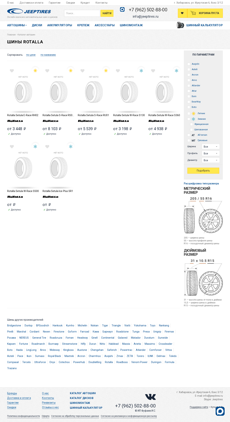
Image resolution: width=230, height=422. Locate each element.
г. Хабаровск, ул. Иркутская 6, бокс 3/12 (198, 2)
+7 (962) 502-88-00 (148, 9)
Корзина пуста (208, 13)
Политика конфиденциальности (23, 416)
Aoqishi (195, 64)
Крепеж (83, 25)
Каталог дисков (81, 398)
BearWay (196, 101)
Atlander (195, 85)
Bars (193, 96)
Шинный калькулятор (204, 25)
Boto (193, 107)
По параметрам (203, 54)
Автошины (16, 25)
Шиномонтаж (131, 25)
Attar (194, 91)
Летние (201, 113)
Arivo (194, 80)
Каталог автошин (83, 393)
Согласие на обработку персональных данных (75, 416)
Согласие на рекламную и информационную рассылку (129, 416)
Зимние (201, 119)
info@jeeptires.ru (146, 16)
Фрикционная (201, 124)
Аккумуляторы (59, 25)
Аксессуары (105, 25)
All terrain (202, 135)
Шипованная (201, 129)
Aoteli (194, 69)
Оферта (45, 416)
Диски (37, 25)
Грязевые (202, 140)
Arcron (194, 75)
